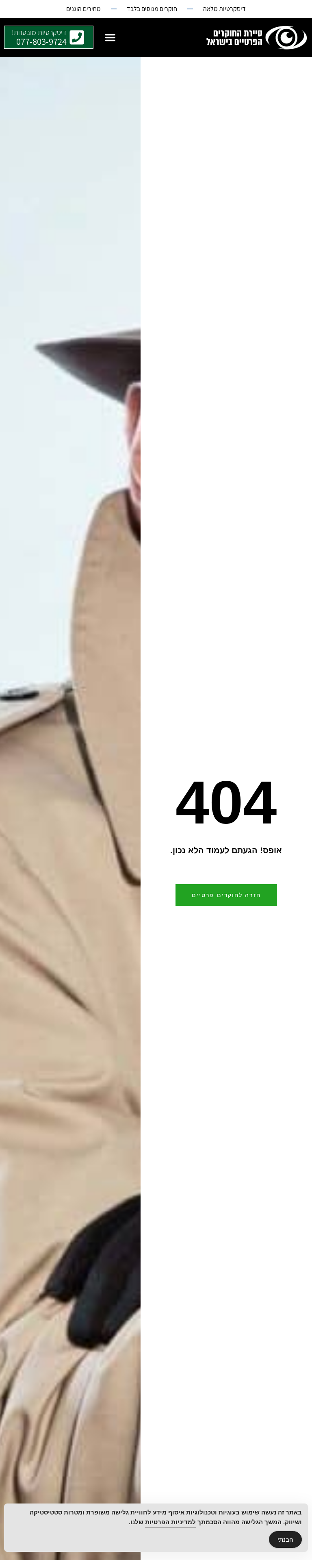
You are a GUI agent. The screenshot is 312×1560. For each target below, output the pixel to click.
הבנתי (285, 1539)
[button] (110, 37)
